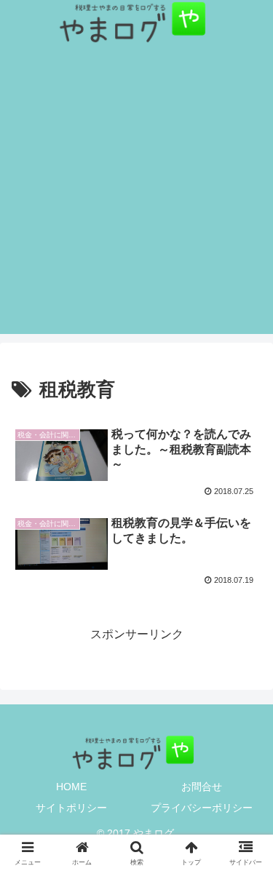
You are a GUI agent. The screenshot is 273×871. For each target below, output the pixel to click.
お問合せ (201, 786)
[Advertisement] (136, 197)
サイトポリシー (71, 808)
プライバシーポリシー (202, 808)
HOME (71, 786)
